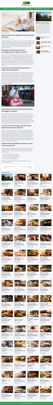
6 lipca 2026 (43, 397)
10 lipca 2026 (43, 367)
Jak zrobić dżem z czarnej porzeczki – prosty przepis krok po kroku (46, 42)
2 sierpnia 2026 (30, 200)
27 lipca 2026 (30, 246)
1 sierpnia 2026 (4, 215)
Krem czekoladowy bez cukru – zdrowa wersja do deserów (19, 290)
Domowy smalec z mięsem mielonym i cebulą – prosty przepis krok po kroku (7, 366)
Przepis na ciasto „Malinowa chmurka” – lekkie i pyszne (31, 350)
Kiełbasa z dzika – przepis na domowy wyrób (32, 381)
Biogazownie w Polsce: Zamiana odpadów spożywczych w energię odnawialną (42, 23)
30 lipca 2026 (43, 215)
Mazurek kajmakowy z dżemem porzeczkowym (6, 305)
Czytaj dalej (37, 34)
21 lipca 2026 (30, 291)
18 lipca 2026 (43, 306)
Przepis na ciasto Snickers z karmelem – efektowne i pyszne (19, 366)
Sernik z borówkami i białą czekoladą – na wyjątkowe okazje (19, 335)
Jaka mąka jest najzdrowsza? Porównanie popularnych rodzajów (19, 396)
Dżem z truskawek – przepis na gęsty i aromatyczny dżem (33, 259)
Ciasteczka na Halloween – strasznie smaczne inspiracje (7, 320)
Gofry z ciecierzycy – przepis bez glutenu (44, 290)
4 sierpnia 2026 (30, 185)
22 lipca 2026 (4, 291)
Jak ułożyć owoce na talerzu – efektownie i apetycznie (31, 214)
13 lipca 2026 (17, 352)
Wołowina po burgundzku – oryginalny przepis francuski (32, 275)
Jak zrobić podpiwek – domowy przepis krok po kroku (45, 51)
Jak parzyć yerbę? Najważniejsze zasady (31, 199)
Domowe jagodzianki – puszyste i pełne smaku (19, 244)
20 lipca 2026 (43, 291)
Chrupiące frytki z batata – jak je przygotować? (7, 396)
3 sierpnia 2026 (5, 200)
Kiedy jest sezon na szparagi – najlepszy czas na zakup (45, 381)
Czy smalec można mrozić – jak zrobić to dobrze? (45, 350)
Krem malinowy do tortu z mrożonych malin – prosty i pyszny (32, 244)
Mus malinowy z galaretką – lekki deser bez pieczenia (32, 335)
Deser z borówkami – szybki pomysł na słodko (7, 335)
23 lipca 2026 (30, 276)
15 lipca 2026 (17, 337)
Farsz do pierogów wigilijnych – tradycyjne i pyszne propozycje (45, 305)
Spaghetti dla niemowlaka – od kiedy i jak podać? (45, 199)
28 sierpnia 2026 (5, 185)
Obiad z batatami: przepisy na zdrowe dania (9, 167)
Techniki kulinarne (43, 227)
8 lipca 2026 (43, 382)
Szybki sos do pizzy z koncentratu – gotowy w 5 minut (19, 214)
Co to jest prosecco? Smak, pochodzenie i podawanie (7, 214)
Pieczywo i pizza (17, 212)
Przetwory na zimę (30, 257)
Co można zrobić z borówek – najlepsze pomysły (7, 244)
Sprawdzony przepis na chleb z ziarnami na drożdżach (6, 290)
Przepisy (6, 8)
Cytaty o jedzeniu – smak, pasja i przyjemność (45, 396)
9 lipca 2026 (17, 382)
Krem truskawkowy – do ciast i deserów (19, 259)
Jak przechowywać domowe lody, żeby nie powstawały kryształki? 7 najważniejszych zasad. (7, 230)
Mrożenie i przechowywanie (32, 227)
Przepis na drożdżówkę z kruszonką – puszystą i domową (19, 275)
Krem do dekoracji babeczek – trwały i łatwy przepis (19, 381)
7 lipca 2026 (17, 397)
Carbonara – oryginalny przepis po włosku (45, 275)
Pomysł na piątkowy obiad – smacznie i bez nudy (32, 305)
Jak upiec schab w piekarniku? (31, 366)
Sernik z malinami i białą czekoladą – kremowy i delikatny (45, 320)
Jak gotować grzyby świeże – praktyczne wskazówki (45, 229)
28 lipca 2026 (4, 246)
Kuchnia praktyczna (38, 8)
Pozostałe (29, 212)
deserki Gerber (21, 138)
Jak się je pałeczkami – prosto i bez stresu (19, 320)
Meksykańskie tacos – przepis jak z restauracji (6, 275)
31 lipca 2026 (30, 215)
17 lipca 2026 (17, 321)
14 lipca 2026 (43, 337)
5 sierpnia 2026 (17, 185)
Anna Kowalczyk (5, 186)
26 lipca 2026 (4, 261)
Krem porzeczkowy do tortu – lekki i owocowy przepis (33, 290)
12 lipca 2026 (43, 352)
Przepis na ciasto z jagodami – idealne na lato (19, 350)
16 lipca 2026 (43, 321)
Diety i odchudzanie (28, 8)
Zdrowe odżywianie (18, 8)
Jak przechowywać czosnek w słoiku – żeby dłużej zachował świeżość (32, 229)
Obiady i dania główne (5, 272)
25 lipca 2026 (30, 261)
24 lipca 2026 (4, 276)
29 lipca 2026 (30, 230)
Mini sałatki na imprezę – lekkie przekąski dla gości (19, 305)
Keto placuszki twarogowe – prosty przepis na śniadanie (32, 396)
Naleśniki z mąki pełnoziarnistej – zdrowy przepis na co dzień (19, 199)
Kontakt (45, 8)
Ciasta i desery (43, 212)
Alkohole (3, 212)
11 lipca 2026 (17, 367)
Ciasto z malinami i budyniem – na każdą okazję (20, 229)
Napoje (11, 8)
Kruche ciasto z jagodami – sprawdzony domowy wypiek (45, 214)
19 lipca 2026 (17, 306)
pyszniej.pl (29, 403)
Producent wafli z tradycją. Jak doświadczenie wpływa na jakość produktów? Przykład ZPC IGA (45, 245)
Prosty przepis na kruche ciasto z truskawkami (7, 259)
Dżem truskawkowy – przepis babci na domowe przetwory (45, 259)
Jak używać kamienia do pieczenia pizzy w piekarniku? (26, 167)
